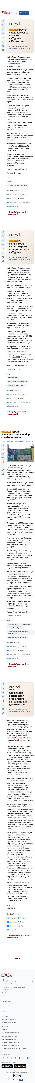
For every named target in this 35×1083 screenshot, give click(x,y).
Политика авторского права (10, 1045)
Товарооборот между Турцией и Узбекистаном (18, 632)
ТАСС (9, 742)
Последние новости (7, 1001)
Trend (30, 70)
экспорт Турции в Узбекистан (17, 637)
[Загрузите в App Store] (7, 1066)
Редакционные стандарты (9, 1019)
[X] (11, 1058)
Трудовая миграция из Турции (17, 185)
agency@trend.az (6, 992)
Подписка (4, 1029)
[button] (3, 21)
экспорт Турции (13, 377)
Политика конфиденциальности (11, 1042)
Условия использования (9, 1039)
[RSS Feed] (27, 1058)
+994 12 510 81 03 (6, 989)
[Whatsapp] (3, 1058)
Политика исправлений (8, 1022)
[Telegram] (19, 1058)
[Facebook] (7, 1058)
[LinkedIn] (23, 1058)
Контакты (4, 1017)
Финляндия (11, 908)
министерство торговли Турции (17, 381)
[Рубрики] (32, 13)
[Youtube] (15, 1058)
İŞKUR (10, 181)
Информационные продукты (10, 1032)
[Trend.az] (7, 12)
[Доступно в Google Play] (20, 1066)
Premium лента (6, 1004)
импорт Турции (25, 624)
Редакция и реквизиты (8, 1014)
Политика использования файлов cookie (13, 1048)
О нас (3, 1011)
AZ (17, 1079)
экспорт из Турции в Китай (16, 385)
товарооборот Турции (14, 628)
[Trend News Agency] (6, 974)
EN (14, 1079)
